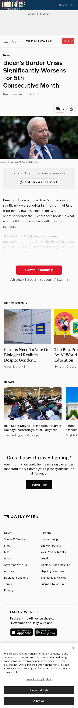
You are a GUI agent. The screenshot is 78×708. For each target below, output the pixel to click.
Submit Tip (39, 484)
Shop (7, 545)
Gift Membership (51, 545)
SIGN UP (68, 41)
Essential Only (39, 690)
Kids (6, 552)
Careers (46, 532)
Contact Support (51, 539)
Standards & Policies (53, 577)
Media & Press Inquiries (55, 564)
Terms (8, 584)
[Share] (71, 109)
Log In (62, 279)
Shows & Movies (14, 539)
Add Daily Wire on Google (41, 182)
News (7, 532)
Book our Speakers (16, 577)
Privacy (8, 590)
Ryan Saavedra (12, 94)
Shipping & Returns (52, 571)
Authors (9, 571)
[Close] (73, 648)
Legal (44, 558)
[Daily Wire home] (39, 41)
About (8, 558)
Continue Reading (39, 270)
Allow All (38, 700)
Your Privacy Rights (53, 552)
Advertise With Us (15, 564)
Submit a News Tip (52, 584)
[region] (39, 675)
